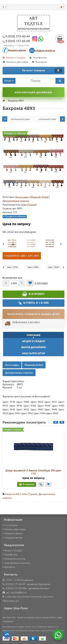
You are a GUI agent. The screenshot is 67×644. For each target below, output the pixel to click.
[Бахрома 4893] (33, 160)
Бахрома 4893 (13, 494)
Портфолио (39, 57)
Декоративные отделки (16, 200)
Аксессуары (22, 197)
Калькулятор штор (14, 558)
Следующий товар (47, 119)
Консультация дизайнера (33, 92)
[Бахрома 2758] (12, 243)
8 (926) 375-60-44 (15, 584)
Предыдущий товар (20, 119)
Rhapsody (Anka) (40, 197)
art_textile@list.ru (16, 592)
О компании (11, 525)
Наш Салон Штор (33, 353)
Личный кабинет (13, 533)
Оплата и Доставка (17, 62)
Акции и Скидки (15, 57)
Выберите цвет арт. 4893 (22, 255)
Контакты (41, 62)
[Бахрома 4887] (50, 243)
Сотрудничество (13, 537)
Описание (33, 335)
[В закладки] (30, 283)
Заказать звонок (17, 50)
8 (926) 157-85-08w (16, 588)
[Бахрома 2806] (31, 243)
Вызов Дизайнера (33, 347)
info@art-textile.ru (45, 50)
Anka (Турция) (29, 494)
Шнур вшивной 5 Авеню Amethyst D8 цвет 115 (33, 472)
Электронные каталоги (17, 563)
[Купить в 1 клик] (41, 484)
